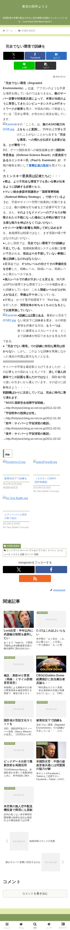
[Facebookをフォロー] (51, 569)
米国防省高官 (13, 546)
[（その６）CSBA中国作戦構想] (46, 467)
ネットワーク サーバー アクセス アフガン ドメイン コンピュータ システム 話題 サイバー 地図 (33, 552)
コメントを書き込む (35, 893)
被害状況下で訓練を (15, 478)
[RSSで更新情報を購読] (35, 578)
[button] (45, 66)
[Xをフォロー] (19, 569)
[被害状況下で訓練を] (16, 467)
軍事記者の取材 (39, 165)
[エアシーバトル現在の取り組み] (16, 503)
